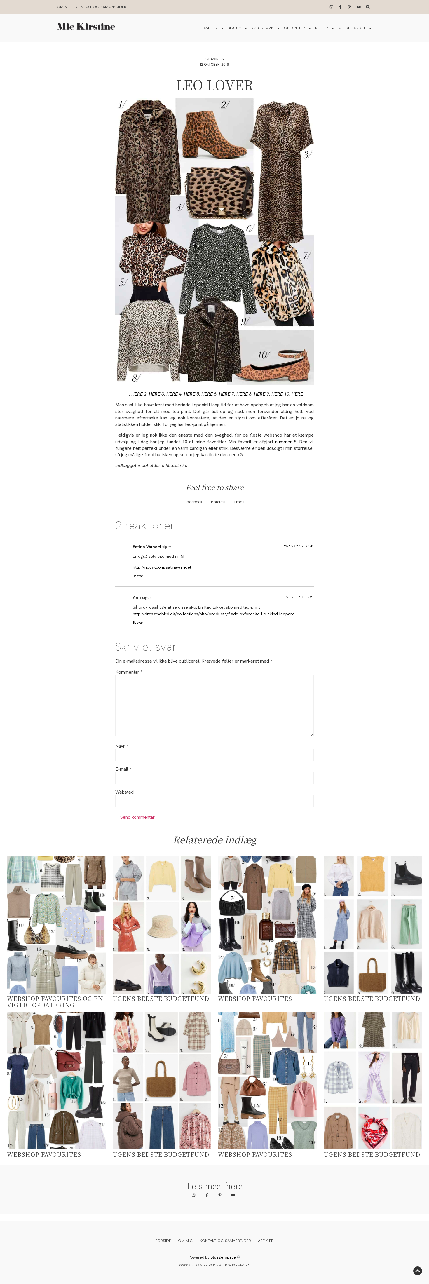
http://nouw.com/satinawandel (162, 567)
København (262, 28)
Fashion (209, 28)
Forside (163, 1240)
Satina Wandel (147, 546)
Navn (121, 746)
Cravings (214, 58)
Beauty (234, 28)
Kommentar (128, 672)
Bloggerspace (223, 1257)
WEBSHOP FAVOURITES (255, 998)
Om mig (64, 7)
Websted (124, 792)
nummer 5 (286, 442)
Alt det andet (351, 28)
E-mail (123, 769)
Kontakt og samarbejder (100, 7)
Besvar (138, 576)
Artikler (265, 1240)
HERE (137, 394)
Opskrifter (294, 28)
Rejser (321, 28)
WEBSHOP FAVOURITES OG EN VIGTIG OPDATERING (55, 1001)
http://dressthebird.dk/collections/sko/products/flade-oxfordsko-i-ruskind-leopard (214, 613)
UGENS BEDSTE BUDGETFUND (161, 998)
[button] (193, 501)
